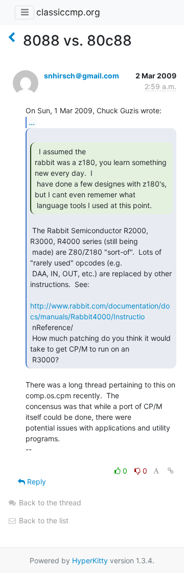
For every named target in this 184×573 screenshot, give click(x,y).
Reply (35, 481)
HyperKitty (90, 560)
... (32, 122)
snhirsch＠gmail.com (81, 75)
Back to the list (42, 520)
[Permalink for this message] (170, 470)
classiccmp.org (68, 12)
